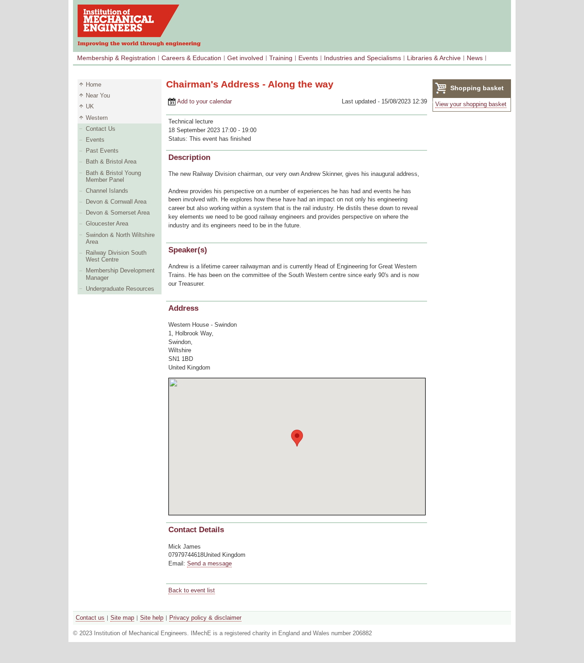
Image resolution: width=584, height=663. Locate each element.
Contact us (90, 617)
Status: (178, 138)
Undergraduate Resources (120, 288)
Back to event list (191, 590)
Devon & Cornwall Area (116, 201)
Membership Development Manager (120, 274)
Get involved (245, 58)
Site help (151, 617)
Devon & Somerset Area (118, 212)
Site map (122, 617)
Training (280, 58)
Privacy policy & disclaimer (205, 617)
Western (97, 117)
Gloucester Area (107, 223)
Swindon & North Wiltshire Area (120, 238)
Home (93, 84)
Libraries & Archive (434, 58)
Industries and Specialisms (362, 58)
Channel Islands (107, 190)
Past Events (102, 150)
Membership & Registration (116, 58)
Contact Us (100, 128)
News (475, 58)
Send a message (209, 563)
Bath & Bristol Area (111, 161)
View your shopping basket (470, 104)
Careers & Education (191, 58)
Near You (98, 95)
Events (308, 58)
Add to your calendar (199, 101)
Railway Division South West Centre (116, 256)
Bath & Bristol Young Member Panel (113, 176)
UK (90, 106)
